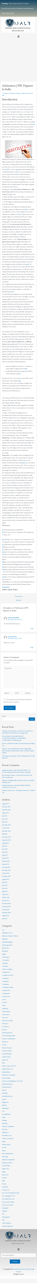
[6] (28, 264)
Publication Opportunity (8, 1159)
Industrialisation (6, 1072)
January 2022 (5, 864)
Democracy (5, 1023)
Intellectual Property (7, 1084)
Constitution (5, 984)
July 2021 (4, 882)
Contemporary (6, 993)
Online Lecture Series (7, 1138)
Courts (4, 999)
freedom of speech (7, 1048)
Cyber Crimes (5, 1014)
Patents (28, 93)
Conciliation (5, 981)
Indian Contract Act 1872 (9, 1066)
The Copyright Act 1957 (8, 1196)
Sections (4, 1184)
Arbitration (5, 939)
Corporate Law (6, 996)
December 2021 (6, 867)
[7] (13, 292)
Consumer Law (6, 990)
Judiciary (4, 1105)
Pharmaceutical (6, 1144)
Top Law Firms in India (8, 1202)
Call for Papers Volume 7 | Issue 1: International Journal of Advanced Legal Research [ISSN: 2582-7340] (17, 8)
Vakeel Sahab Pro (6, 1223)
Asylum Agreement (7, 945)
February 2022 (6, 861)
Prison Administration (7, 1153)
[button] (18, 37)
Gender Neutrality (7, 1054)
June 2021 (5, 885)
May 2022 (4, 852)
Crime (3, 1005)
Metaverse (4, 1129)
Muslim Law (5, 1132)
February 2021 (6, 897)
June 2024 (5, 819)
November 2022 (6, 837)
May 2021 (4, 888)
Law (3, 1111)
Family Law (5, 1042)
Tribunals (4, 1211)
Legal (3, 1117)
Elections (4, 1029)
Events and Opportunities (8, 1035)
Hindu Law (5, 1060)
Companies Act (6, 972)
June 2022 (5, 849)
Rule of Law (5, 1175)
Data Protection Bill (7, 1020)
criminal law (5, 1008)
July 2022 (4, 846)
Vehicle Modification (7, 1226)
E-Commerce (5, 1026)
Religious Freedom (7, 1163)
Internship (4, 1093)
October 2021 (5, 873)
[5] (19, 214)
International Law (6, 1087)
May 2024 (4, 822)
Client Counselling (7, 969)
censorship (4, 963)
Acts (3, 930)
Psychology (5, 1156)
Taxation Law (5, 1190)
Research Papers (6, 1165)
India (3, 1063)
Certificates (5, 966)
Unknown (4, 780)
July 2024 (4, 816)
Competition (5, 978)
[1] (34, 124)
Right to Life (5, 1169)
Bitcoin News (5, 948)
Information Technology (8, 1075)
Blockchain (5, 951)
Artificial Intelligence (7, 942)
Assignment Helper (7, 770)
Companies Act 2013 (7, 975)
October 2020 (5, 909)
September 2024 (6, 810)
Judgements (5, 1102)
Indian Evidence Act (7, 1069)
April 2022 (5, 855)
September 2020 (6, 912)
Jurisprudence (5, 1108)
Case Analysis (5, 960)
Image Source (5, 587)
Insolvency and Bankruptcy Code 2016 (12, 1081)
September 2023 (6, 831)
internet (4, 1090)
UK (3, 1214)
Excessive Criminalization (8, 1039)
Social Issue (5, 1187)
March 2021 (5, 894)
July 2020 (4, 918)
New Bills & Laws (6, 1135)
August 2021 (5, 879)
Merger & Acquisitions (8, 1126)
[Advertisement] (18, 57)
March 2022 (5, 858)
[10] (20, 381)
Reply (31, 628)
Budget (4, 954)
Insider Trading (6, 1078)
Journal (4, 1099)
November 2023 (6, 825)
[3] (16, 172)
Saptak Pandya (12, 636)
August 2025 (5, 804)
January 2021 (5, 900)
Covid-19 (4, 1002)
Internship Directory (7, 1096)
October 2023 (5, 828)
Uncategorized (6, 1217)
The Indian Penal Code (8, 1199)
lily (3, 775)
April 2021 (5, 891)
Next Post (19, 600)
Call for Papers (5, 957)
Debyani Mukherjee (13, 617)
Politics (4, 1150)
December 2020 (6, 903)
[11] (24, 463)
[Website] (28, 693)
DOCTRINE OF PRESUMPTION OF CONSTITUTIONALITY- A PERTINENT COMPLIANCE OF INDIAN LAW (14, 738)
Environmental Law (7, 1033)
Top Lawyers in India (7, 1205)
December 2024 (6, 807)
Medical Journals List (7, 785)
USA (3, 1220)
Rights (4, 1172)
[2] (6, 169)
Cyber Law (5, 1017)
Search (4, 716)
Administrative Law (7, 933)
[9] (19, 374)
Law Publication (6, 1114)
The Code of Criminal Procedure (10, 1193)
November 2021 (6, 870)
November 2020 (6, 906)
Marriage (4, 1120)
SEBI (3, 1181)
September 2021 (6, 876)
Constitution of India (7, 987)
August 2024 (5, 813)
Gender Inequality (7, 1051)
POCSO (4, 1147)
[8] (26, 369)
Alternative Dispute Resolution (18, 93)
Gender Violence (6, 1057)
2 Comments (5, 93)
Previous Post (18, 596)
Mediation (4, 1123)
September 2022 (6, 840)
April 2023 (5, 834)
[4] (26, 209)
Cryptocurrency (6, 1011)
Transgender (5, 1208)
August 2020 (5, 915)
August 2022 (5, 843)
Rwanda (4, 1178)
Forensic (4, 1045)
